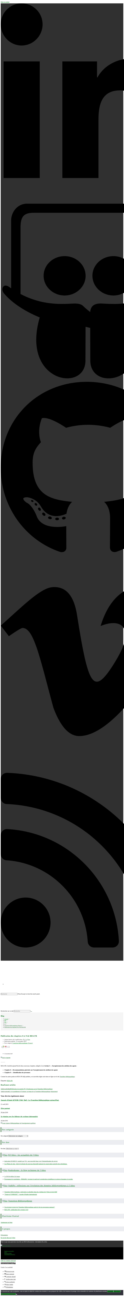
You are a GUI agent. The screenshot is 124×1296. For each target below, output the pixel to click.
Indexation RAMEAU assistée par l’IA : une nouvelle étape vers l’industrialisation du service (31, 1161)
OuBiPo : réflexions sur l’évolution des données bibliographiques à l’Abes (41, 1185)
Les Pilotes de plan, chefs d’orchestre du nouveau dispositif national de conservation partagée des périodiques (35, 1164)
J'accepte (110, 1291)
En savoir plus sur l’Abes (8, 1238)
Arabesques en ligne (6, 1222)
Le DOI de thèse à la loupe (12, 1176)
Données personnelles (9, 1251)
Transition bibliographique (67, 1076)
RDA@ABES (11, 964)
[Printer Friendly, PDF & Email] (6, 1049)
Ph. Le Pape (26, 1039)
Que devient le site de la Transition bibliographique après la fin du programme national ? (29, 1207)
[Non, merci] (16, 1294)
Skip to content (5, 2)
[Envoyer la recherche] (31, 1011)
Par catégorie (4, 1136)
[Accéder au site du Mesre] (6, 1246)
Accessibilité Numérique (9, 1254)
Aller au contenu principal (8, 1260)
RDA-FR (10, 1080)
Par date (3, 1148)
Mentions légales (8, 1253)
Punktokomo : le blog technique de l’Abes (27, 1170)
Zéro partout (5, 1108)
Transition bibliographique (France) (22, 1043)
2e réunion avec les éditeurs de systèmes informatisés (19, 1116)
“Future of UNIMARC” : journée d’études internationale (20, 1194)
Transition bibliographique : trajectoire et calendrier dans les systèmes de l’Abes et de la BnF (30, 1192)
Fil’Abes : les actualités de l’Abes (23, 1155)
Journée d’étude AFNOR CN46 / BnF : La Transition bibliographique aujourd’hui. (30, 1100)
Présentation (4, 1235)
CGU (5, 1252)
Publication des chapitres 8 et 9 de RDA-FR (15, 1027)
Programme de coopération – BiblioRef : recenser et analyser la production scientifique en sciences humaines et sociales (38, 1179)
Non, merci (117, 1291)
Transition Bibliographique (20, 1201)
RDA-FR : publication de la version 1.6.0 (16, 1209)
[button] (8, 1263)
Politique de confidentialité (8, 1294)
